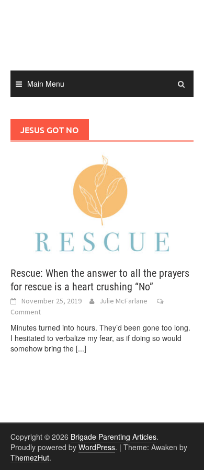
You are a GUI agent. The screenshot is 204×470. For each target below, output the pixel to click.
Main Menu (45, 83)
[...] (81, 348)
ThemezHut (29, 457)
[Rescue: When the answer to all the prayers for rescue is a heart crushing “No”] (102, 203)
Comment (25, 311)
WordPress (96, 447)
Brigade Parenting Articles (113, 436)
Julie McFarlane (123, 301)
